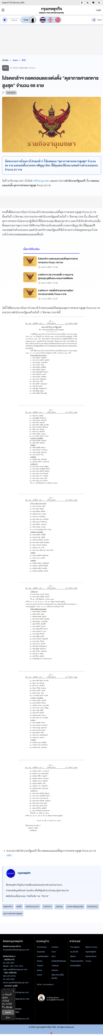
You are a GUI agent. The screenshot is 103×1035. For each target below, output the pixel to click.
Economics (42, 947)
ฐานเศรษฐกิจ (75, 965)
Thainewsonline (76, 961)
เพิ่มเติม (8, 1007)
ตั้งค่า (8, 1017)
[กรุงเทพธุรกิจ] (51, 10)
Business (41, 951)
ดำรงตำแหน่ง (92, 906)
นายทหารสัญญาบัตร (75, 906)
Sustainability (42, 956)
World (39, 961)
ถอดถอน (59, 906)
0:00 (13, 20)
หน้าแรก (5, 60)
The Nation (75, 947)
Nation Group (91, 947)
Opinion (55, 970)
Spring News (90, 956)
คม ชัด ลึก (74, 951)
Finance (55, 947)
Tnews (88, 961)
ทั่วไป (24, 60)
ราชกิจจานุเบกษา (40, 180)
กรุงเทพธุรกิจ (90, 951)
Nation (73, 956)
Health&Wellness (59, 961)
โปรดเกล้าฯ (7, 906)
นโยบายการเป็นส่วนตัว (58, 976)
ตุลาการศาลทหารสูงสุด (12, 913)
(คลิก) (9, 855)
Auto (54, 956)
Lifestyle (55, 965)
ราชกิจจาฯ (47, 906)
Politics (40, 965)
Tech (54, 951)
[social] (82, 3)
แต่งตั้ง (19, 906)
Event (39, 975)
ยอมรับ (8, 1012)
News (15, 60)
